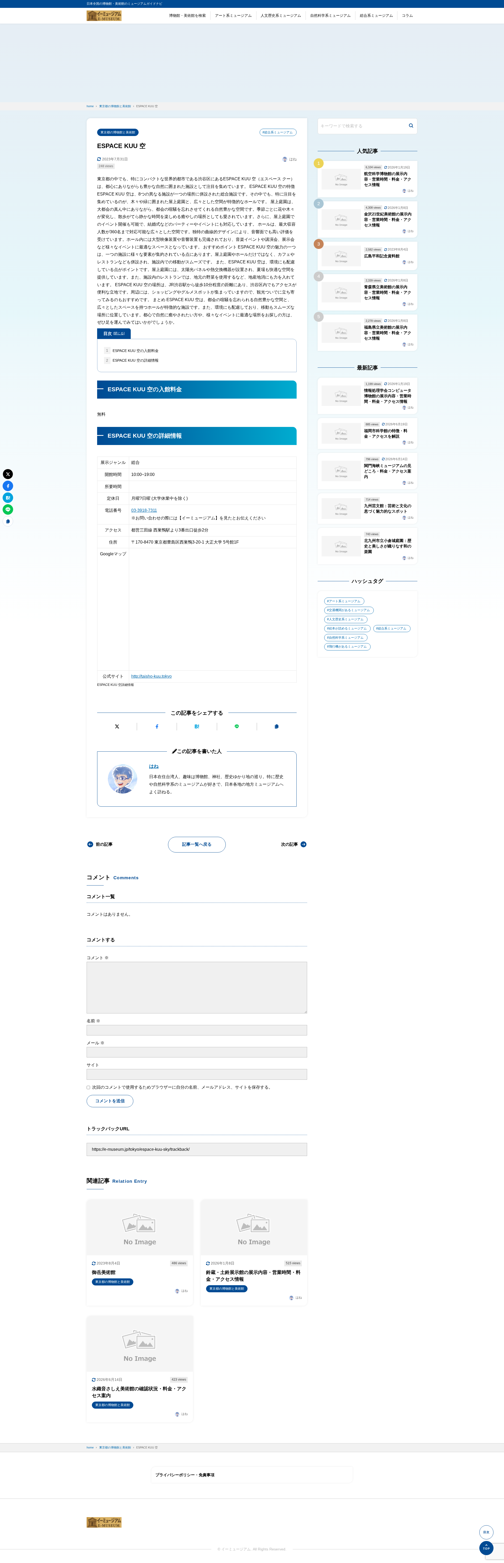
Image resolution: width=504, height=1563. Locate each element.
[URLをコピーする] (277, 726)
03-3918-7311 (144, 510)
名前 (93, 1021)
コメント (98, 958)
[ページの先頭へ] (486, 1548)
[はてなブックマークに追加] (197, 726)
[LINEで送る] (237, 726)
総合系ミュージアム (376, 15)
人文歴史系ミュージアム (281, 15)
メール (95, 1043)
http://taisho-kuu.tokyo (151, 676)
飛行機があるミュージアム (348, 646)
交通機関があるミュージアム (349, 610)
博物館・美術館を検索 (187, 15)
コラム (407, 15)
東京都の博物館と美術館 (118, 132)
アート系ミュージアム (233, 15)
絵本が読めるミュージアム (348, 628)
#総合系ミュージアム (277, 132)
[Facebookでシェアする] (157, 726)
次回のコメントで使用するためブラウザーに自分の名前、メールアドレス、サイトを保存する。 (182, 1087)
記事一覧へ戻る (197, 844)
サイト (93, 1065)
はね (154, 766)
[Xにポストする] (117, 726)
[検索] (411, 126)
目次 (113, 333)
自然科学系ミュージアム (330, 15)
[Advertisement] (252, 63)
